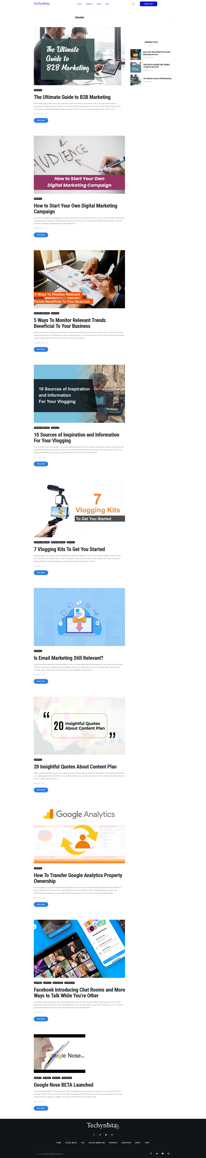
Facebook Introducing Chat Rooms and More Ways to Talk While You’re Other (79, 993)
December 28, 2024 (148, 57)
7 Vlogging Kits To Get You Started (69, 549)
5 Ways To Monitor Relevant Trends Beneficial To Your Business (70, 323)
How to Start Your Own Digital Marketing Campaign (75, 209)
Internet (47, 1078)
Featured (38, 983)
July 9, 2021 (37, 566)
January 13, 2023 (38, 114)
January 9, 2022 (38, 228)
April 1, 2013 (37, 1101)
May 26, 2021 (37, 675)
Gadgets (38, 1078)
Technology (69, 983)
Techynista (40, 1154)
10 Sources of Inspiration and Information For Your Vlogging (76, 438)
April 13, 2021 (37, 898)
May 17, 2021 (37, 783)
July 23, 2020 (37, 1012)
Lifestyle (38, 90)
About (99, 4)
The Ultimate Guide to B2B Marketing (72, 97)
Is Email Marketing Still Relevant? (68, 658)
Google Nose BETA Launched (63, 1085)
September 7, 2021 (39, 343)
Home (79, 4)
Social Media (57, 983)
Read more (41, 120)
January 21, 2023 (148, 70)
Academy (89, 4)
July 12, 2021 (37, 457)
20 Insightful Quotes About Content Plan (75, 767)
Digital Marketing (58, 542)
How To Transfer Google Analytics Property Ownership (78, 878)
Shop (107, 4)
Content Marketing (42, 313)
